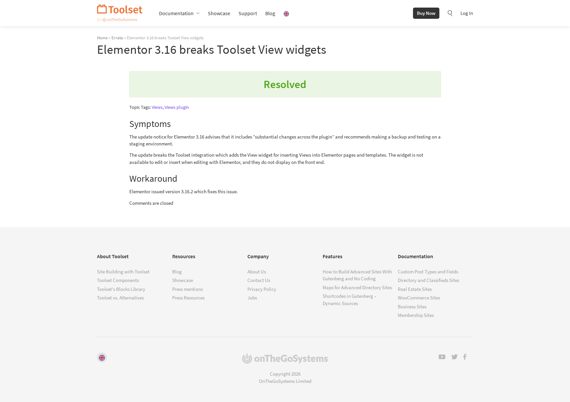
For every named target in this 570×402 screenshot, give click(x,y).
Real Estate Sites (415, 289)
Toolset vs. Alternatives (120, 297)
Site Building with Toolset (123, 271)
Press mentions (187, 289)
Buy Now (426, 13)
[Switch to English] (102, 357)
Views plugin (177, 107)
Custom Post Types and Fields (428, 271)
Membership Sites (416, 315)
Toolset (119, 13)
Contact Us (258, 280)
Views (157, 107)
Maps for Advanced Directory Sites (357, 287)
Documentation (176, 13)
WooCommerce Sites (419, 297)
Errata (117, 37)
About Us (256, 271)
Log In (466, 13)
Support (247, 13)
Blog (270, 13)
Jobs (252, 297)
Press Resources (188, 297)
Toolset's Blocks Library (121, 289)
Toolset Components (118, 280)
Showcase (219, 13)
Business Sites (412, 306)
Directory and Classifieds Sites (428, 280)
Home (102, 37)
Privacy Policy (261, 289)
